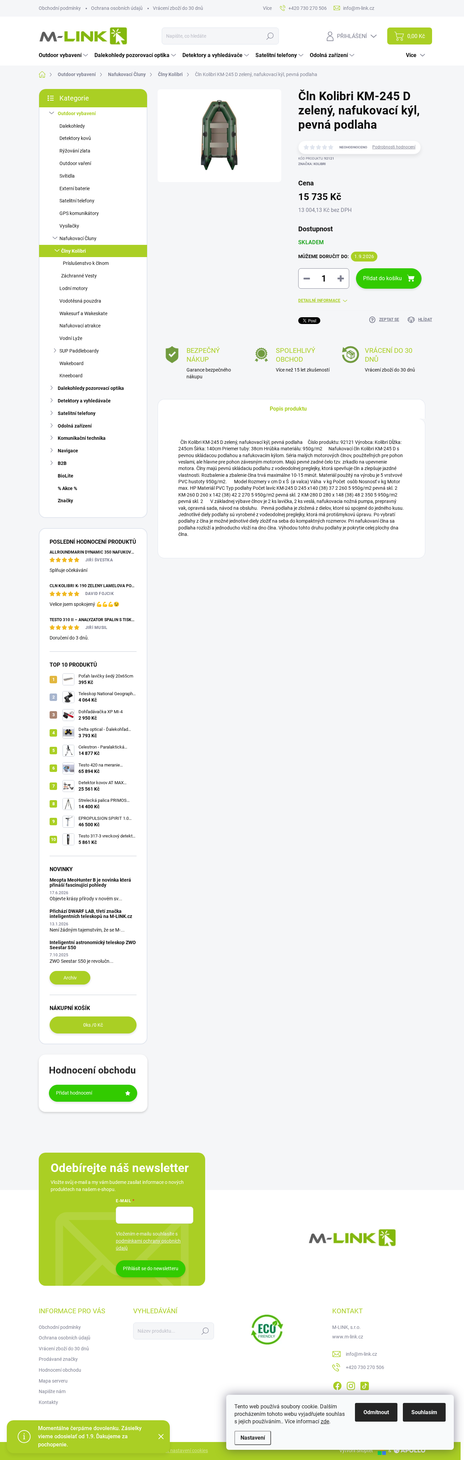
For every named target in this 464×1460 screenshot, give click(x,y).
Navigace (68, 450)
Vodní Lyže (70, 338)
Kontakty (48, 1402)
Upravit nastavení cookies (181, 1450)
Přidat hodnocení (74, 1093)
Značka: (312, 164)
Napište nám (52, 1391)
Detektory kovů (75, 138)
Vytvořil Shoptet (356, 1450)
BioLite (65, 476)
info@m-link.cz (361, 1354)
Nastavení (252, 1438)
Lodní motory (73, 288)
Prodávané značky (58, 1359)
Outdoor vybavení (77, 113)
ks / (93, 1025)
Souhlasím (424, 1412)
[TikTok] (364, 1385)
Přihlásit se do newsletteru (150, 1268)
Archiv (70, 977)
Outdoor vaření (75, 163)
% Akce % (67, 488)
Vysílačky (69, 226)
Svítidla (67, 176)
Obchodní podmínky (60, 8)
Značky (65, 500)
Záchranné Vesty (79, 275)
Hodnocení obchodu (60, 1370)
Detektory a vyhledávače (84, 400)
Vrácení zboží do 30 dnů (178, 8)
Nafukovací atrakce (80, 325)
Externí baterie (74, 188)
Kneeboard (71, 375)
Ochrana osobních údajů (117, 8)
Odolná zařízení (75, 426)
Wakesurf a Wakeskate (83, 313)
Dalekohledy (72, 126)
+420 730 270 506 (365, 1367)
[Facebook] (337, 1385)
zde (325, 1421)
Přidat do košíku (382, 278)
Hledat (270, 36)
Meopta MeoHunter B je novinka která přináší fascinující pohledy (90, 882)
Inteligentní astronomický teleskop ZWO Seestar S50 (93, 945)
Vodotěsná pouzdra (80, 301)
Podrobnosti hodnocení (393, 147)
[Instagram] (351, 1385)
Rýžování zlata (74, 151)
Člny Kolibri (73, 251)
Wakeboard (71, 363)
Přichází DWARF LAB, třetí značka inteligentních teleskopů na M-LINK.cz (91, 913)
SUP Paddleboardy (79, 351)
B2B (62, 463)
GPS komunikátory (79, 213)
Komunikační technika (82, 438)
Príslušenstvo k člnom (86, 263)
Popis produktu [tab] (288, 408)
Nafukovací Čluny (77, 238)
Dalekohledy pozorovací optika (91, 388)
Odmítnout (376, 1412)
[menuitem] (64, 55)
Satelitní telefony (76, 200)
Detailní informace (319, 300)
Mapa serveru (53, 1381)
